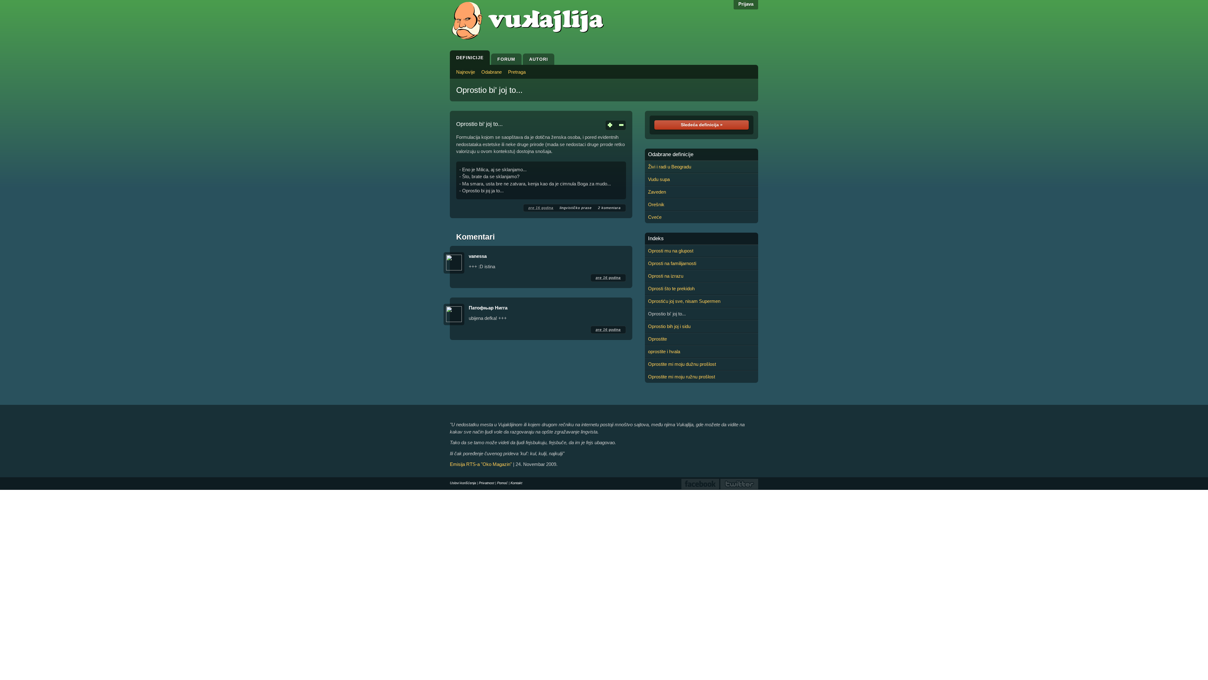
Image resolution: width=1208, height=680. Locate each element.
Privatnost (486, 483)
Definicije (470, 57)
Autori (538, 59)
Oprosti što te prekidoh (671, 288)
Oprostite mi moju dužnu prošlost (682, 364)
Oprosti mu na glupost (670, 250)
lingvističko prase (576, 208)
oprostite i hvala (664, 351)
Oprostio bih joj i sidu (669, 326)
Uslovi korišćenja (463, 483)
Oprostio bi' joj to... (489, 90)
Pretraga (517, 72)
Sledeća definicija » (702, 124)
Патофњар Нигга (488, 307)
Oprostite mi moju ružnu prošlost (681, 376)
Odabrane (491, 72)
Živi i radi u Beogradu (669, 166)
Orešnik (656, 204)
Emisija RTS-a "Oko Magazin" (481, 464)
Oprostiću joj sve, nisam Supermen (684, 301)
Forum (506, 59)
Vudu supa (659, 179)
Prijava (745, 4)
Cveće (655, 217)
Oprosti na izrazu (665, 276)
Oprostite (657, 339)
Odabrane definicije (670, 154)
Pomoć (502, 483)
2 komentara (609, 208)
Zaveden (657, 192)
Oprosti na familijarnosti (672, 263)
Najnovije (465, 72)
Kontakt (516, 483)
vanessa (478, 256)
